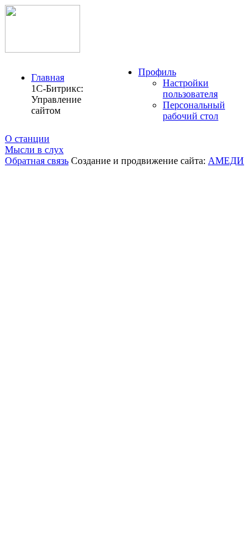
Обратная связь (37, 160)
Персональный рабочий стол (194, 110)
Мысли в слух (34, 149)
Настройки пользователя (190, 88)
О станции (27, 138)
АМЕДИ (226, 160)
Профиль (157, 72)
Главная (47, 77)
